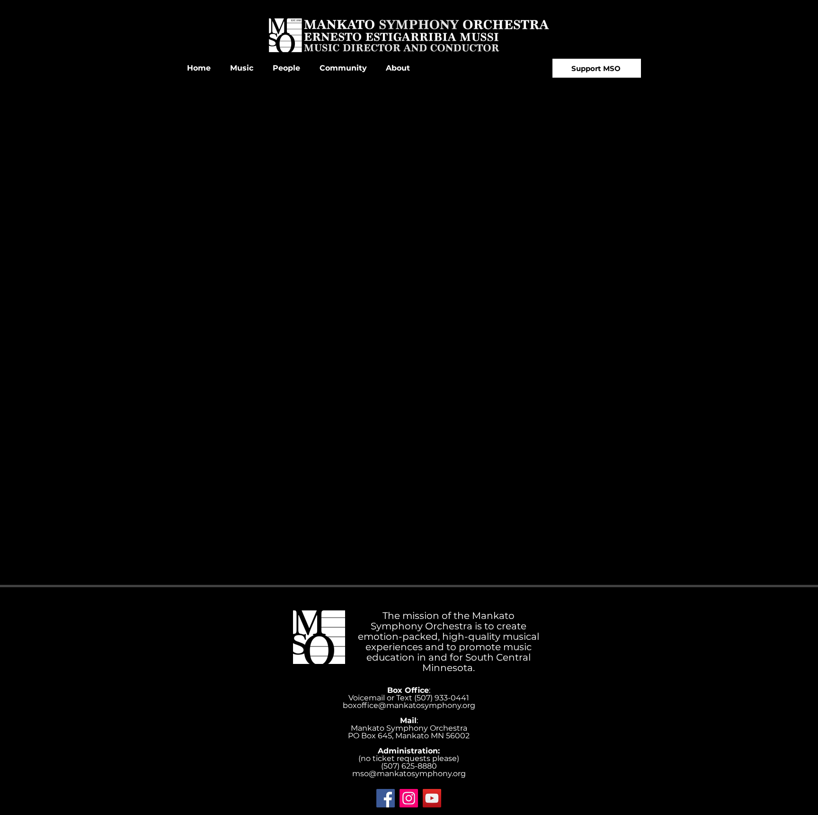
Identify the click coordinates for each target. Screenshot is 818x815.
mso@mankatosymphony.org (409, 773)
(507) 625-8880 (409, 765)
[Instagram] (409, 798)
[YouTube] (432, 798)
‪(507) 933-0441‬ (441, 697)
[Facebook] (385, 798)
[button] (241, 68)
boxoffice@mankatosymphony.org (409, 705)
